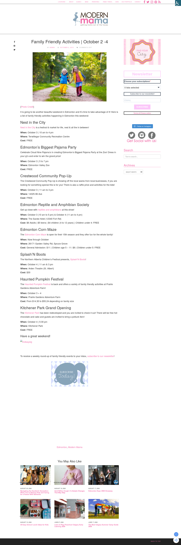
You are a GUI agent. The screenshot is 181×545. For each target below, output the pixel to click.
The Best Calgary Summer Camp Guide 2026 (103, 525)
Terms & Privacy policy (142, 113)
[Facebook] (144, 2)
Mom (86, 2)
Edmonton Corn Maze (35, 234)
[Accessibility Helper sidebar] (178, 3)
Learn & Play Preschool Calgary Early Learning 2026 (68, 525)
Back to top (156, 541)
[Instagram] (152, 2)
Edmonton (62, 447)
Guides (78, 2)
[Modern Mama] (90, 17)
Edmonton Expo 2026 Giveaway (100, 491)
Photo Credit (27, 106)
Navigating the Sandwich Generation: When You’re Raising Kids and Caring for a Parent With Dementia (34, 492)
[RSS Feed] (159, 2)
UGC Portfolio (127, 2)
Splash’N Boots (77, 259)
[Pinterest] (155, 2)
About (71, 2)
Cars (117, 2)
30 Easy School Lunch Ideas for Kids (34, 525)
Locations (61, 2)
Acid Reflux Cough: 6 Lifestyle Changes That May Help (69, 492)
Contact (137, 2)
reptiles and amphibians (49, 209)
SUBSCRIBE (142, 107)
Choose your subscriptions (137, 81)
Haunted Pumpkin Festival (38, 284)
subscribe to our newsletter (100, 356)
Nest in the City (27, 127)
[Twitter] (148, 2)
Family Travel (107, 2)
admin (52, 47)
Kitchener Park (32, 312)
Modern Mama (75, 447)
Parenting (95, 2)
